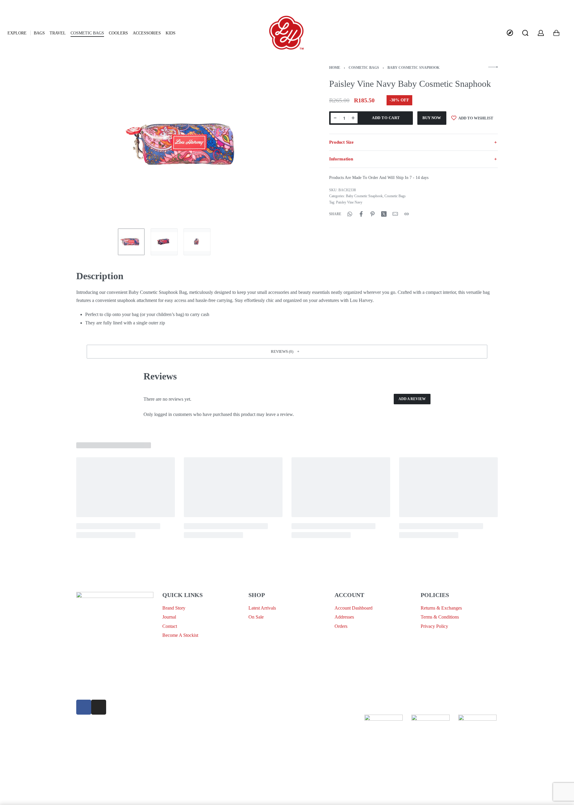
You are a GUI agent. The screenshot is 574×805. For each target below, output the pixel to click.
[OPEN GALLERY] (188, 144)
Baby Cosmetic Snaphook (413, 68)
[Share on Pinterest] (372, 214)
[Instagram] (98, 707)
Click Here (286, 718)
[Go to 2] (164, 241)
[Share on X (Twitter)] (384, 214)
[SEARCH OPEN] (525, 33)
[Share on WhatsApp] (349, 214)
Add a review (412, 399)
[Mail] (395, 214)
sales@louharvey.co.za (97, 675)
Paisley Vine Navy (349, 202)
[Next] (283, 144)
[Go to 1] (131, 241)
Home (334, 68)
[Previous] (92, 144)
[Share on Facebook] (361, 214)
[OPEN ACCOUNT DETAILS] (541, 33)
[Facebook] (83, 707)
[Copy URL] (406, 214)
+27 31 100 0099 (92, 689)
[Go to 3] (197, 241)
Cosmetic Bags (364, 68)
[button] (287, 352)
